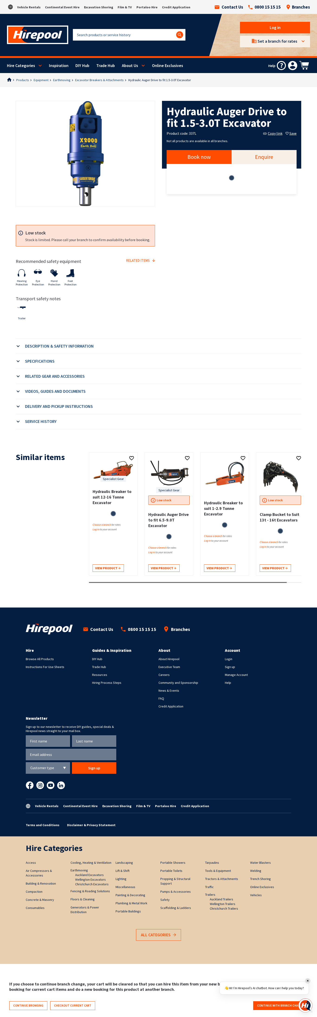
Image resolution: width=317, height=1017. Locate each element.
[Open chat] (305, 1005)
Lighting (121, 879)
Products (22, 80)
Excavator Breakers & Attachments (99, 80)
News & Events (168, 690)
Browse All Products (40, 659)
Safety (165, 900)
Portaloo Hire (147, 7)
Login (228, 659)
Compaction (34, 891)
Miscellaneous (125, 887)
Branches (301, 7)
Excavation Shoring (98, 7)
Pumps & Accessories (175, 891)
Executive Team (169, 667)
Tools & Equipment (218, 871)
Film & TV (125, 7)
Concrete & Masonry (40, 900)
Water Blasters (260, 862)
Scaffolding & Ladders (175, 908)
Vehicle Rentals (29, 7)
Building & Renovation (41, 883)
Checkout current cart (72, 1005)
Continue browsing (28, 1005)
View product (106, 568)
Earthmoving (62, 80)
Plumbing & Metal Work (131, 903)
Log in (275, 27)
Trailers (210, 894)
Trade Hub (105, 65)
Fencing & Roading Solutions (90, 891)
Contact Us (232, 7)
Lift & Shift (122, 871)
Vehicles (256, 895)
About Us (130, 65)
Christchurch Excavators (92, 884)
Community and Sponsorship (178, 683)
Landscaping (124, 862)
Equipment (41, 80)
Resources (99, 675)
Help (228, 683)
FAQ (161, 698)
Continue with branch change (280, 1005)
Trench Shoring (260, 879)
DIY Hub (82, 65)
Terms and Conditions (42, 825)
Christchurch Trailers (224, 908)
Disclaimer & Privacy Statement (91, 825)
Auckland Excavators (89, 875)
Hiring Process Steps (106, 683)
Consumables (35, 908)
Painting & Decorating (130, 895)
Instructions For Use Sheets (45, 667)
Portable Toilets (171, 871)
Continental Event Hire (62, 7)
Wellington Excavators (90, 879)
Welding (255, 871)
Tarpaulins (212, 862)
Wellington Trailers (222, 904)
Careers (164, 675)
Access (31, 862)
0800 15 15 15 (268, 7)
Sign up (230, 667)
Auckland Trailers (221, 899)
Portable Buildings (128, 911)
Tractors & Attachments (221, 879)
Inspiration (58, 65)
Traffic (209, 887)
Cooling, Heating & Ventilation (91, 862)
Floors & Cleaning (83, 899)
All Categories (156, 934)
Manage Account (236, 675)
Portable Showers (172, 862)
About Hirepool (168, 659)
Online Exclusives (167, 65)
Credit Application (176, 7)
